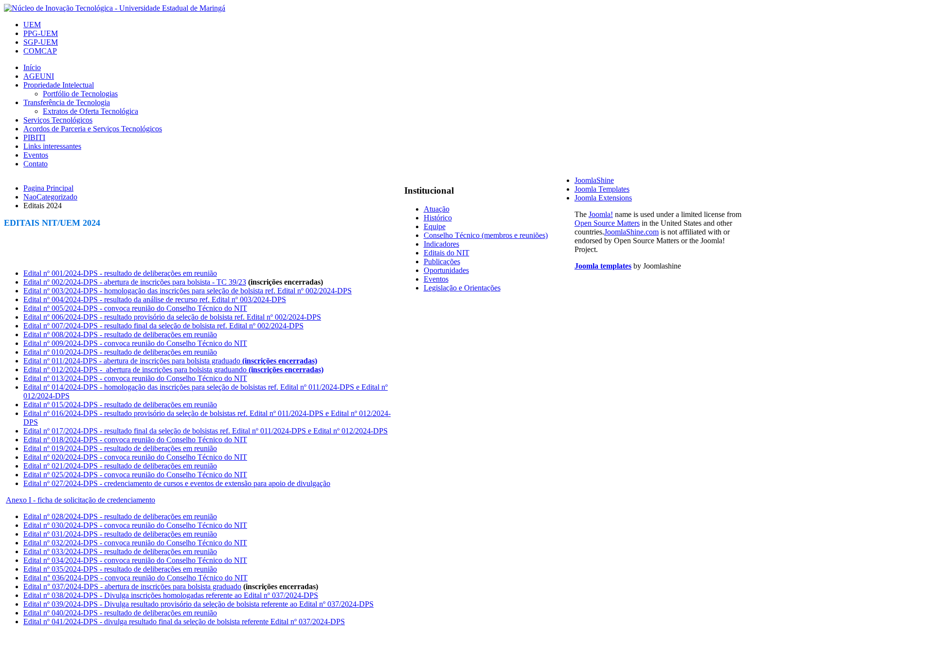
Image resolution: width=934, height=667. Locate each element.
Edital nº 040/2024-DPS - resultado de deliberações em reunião (120, 613)
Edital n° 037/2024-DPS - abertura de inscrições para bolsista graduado (132, 586)
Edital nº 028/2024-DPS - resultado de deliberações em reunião (120, 516)
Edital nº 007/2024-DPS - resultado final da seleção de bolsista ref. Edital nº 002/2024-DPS (163, 326)
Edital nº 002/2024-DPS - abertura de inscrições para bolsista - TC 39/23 (134, 282)
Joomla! (601, 214)
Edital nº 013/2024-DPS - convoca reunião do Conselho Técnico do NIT (135, 378)
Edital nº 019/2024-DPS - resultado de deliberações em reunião (120, 448)
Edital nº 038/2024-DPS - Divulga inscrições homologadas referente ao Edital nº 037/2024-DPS (170, 595)
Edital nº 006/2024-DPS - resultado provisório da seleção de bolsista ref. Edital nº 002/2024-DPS (172, 317)
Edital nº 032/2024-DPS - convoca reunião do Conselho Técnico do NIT (135, 543)
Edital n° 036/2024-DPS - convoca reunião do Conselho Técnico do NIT (135, 578)
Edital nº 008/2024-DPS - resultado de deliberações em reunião (120, 334)
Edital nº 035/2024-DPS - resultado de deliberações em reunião (120, 569)
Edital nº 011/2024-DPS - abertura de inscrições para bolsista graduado (170, 361)
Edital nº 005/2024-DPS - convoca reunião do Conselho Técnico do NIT (135, 308)
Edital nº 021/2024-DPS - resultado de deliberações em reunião (120, 466)
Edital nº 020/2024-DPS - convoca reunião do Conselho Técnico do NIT (135, 457)
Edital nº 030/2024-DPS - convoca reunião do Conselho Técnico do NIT (135, 525)
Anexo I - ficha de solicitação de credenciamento (80, 500)
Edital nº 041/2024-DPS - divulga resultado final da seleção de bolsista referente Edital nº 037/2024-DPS (184, 621)
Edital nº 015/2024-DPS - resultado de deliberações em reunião (120, 404)
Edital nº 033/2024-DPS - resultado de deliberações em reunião (120, 551)
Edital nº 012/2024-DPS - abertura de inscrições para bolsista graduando (173, 369)
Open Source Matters (607, 223)
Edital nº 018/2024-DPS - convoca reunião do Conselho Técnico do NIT (135, 439)
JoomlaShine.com (631, 232)
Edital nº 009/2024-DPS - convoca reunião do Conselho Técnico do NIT (135, 343)
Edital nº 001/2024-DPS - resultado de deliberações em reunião (120, 273)
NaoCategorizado (50, 197)
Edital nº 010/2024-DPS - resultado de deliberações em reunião (120, 352)
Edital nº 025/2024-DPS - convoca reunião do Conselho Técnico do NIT (135, 474)
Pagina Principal (48, 188)
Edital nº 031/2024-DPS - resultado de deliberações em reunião (120, 534)
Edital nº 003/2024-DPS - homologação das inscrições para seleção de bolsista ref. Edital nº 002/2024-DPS (187, 291)
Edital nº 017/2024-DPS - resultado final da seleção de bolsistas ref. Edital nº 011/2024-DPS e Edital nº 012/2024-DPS (205, 431)
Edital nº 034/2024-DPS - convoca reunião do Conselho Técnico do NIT (135, 560)
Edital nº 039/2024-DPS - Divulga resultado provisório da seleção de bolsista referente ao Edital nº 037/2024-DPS (198, 604)
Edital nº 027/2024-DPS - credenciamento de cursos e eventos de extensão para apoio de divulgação (176, 483)
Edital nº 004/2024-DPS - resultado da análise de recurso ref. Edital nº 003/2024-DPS (154, 299)
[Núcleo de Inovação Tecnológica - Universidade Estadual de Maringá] (114, 8)
